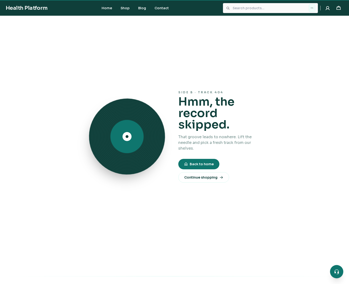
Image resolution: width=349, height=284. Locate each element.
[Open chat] (336, 271)
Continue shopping (200, 177)
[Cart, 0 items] (338, 8)
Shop (125, 8)
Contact (162, 8)
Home (107, 8)
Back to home (202, 164)
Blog (142, 8)
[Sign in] (327, 8)
